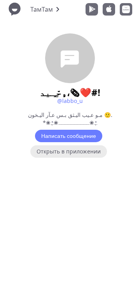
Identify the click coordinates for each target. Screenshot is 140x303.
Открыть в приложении (69, 151)
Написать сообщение (68, 136)
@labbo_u (70, 100)
